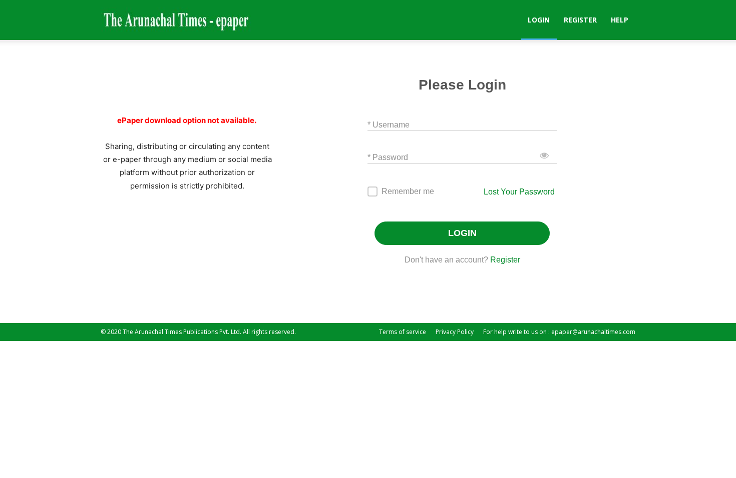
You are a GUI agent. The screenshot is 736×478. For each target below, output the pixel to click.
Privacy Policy (455, 332)
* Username (388, 124)
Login (539, 19)
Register (580, 19)
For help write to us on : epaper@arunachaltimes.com (559, 332)
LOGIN (462, 233)
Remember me (408, 191)
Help (619, 19)
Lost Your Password (519, 192)
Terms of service (402, 332)
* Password (387, 156)
